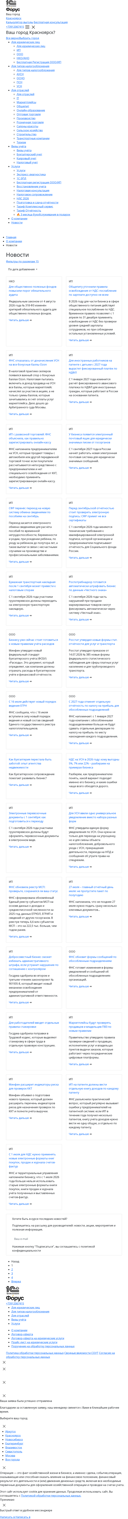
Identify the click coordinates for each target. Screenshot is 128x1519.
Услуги (15, 166)
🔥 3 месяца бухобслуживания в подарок (43, 214)
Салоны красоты (27, 126)
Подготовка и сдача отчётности (37, 202)
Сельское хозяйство (30, 130)
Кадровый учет (26, 158)
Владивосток (13, 1447)
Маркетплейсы (26, 102)
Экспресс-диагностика (31, 174)
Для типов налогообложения (30, 66)
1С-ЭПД (21, 178)
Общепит (23, 106)
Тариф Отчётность (29, 210)
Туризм (21, 142)
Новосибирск (14, 1439)
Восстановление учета (31, 186)
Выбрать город (29, 38)
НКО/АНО (23, 58)
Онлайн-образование (31, 110)
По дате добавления (21, 269)
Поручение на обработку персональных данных (42, 1346)
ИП (19, 50)
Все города (12, 1459)
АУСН (20, 74)
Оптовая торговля (29, 114)
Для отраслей (20, 90)
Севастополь (13, 1451)
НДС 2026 (23, 198)
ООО (20, 54)
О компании (19, 218)
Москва (10, 1455)
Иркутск (10, 1431)
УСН (19, 86)
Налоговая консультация (33, 190)
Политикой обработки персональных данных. (51, 1495)
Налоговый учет (27, 162)
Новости (16, 222)
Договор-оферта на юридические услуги (37, 1338)
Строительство (26, 134)
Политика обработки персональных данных (35, 1353)
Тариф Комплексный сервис (35, 206)
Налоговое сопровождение (34, 194)
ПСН (19, 82)
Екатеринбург (14, 1443)
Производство (26, 118)
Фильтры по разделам (22, 261)
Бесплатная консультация (51, 22)
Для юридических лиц (25, 42)
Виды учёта (18, 146)
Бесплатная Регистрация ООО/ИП (39, 62)
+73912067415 (15, 27)
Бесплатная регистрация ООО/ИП (39, 182)
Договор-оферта (22, 1334)
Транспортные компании (33, 138)
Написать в (8, 1517)
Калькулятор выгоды (19, 22)
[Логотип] (64, 6)
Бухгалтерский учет (29, 154)
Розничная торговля (30, 122)
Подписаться (68, 1239)
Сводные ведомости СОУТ (81, 1353)
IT (18, 98)
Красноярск (13, 18)
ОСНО (21, 78)
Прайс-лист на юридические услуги (34, 1342)
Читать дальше (19, 320)
